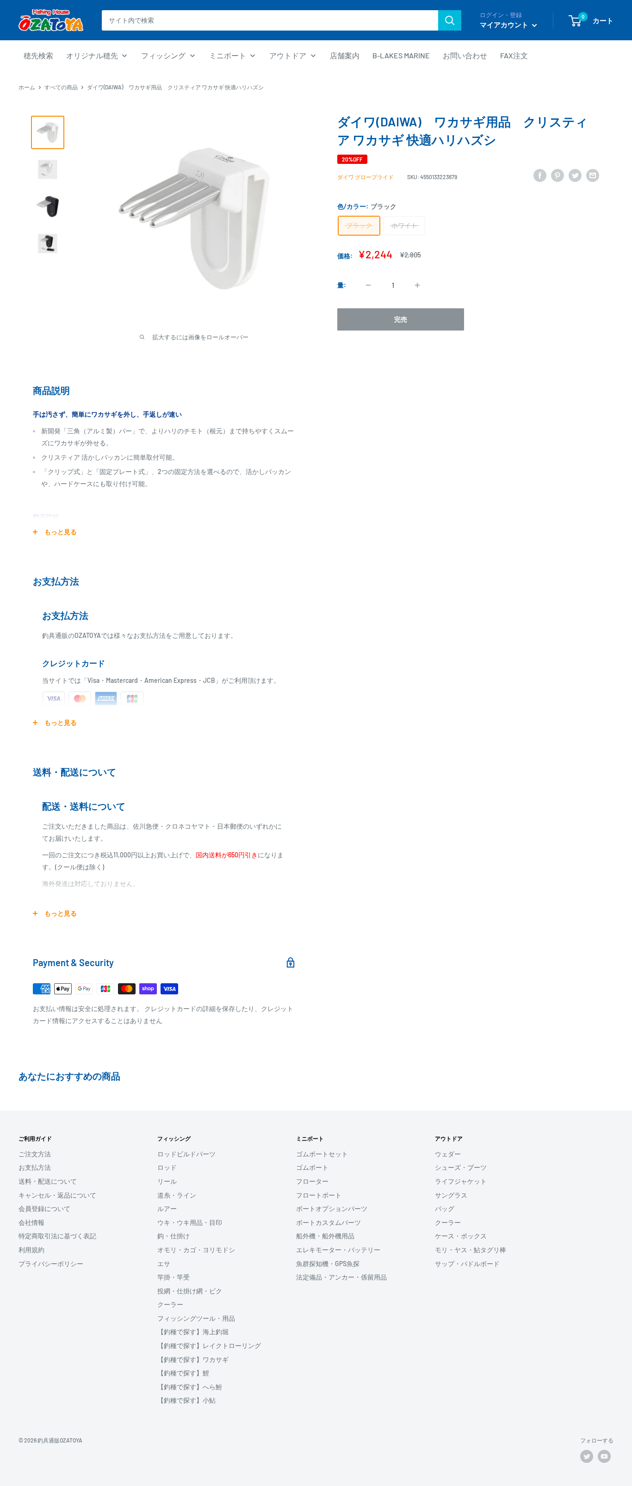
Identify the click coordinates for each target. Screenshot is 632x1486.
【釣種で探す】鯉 (183, 1373)
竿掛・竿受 (173, 1277)
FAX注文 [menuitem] (514, 55)
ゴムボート (312, 1167)
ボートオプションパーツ (331, 1208)
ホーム (27, 87)
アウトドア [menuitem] (287, 55)
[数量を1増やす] (417, 285)
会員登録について (44, 1208)
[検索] (449, 20)
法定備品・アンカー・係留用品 (341, 1277)
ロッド (167, 1167)
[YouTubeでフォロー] (604, 1456)
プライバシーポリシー (51, 1263)
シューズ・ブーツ (461, 1167)
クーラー (170, 1304)
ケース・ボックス (461, 1236)
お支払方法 (35, 1167)
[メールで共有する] (592, 175)
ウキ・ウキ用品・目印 (189, 1222)
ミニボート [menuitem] (227, 55)
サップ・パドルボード (467, 1263)
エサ (163, 1263)
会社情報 (31, 1222)
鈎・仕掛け (173, 1236)
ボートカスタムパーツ (328, 1222)
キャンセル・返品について (57, 1195)
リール (167, 1181)
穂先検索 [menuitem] (38, 55)
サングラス (451, 1195)
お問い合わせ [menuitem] (465, 55)
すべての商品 (61, 87)
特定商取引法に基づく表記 (57, 1236)
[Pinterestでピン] (557, 175)
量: (341, 285)
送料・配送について (48, 1181)
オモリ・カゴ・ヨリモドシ (196, 1250)
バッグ (444, 1208)
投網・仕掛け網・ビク (189, 1291)
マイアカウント (505, 24)
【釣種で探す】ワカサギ (193, 1359)
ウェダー (448, 1154)
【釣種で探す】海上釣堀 (193, 1332)
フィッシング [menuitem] (163, 55)
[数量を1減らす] (368, 285)
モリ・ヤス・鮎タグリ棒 (470, 1250)
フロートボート (318, 1195)
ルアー (167, 1208)
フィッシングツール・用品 (196, 1318)
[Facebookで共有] (539, 175)
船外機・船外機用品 (325, 1236)
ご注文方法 (35, 1154)
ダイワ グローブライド (365, 177)
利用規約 (31, 1250)
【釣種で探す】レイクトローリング (209, 1345)
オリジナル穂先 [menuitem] (92, 55)
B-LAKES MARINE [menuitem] (401, 55)
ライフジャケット (461, 1181)
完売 (400, 319)
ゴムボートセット (322, 1154)
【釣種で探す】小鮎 (186, 1400)
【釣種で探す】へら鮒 (189, 1387)
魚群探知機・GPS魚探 (327, 1263)
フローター (312, 1181)
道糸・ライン (176, 1195)
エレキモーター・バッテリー (338, 1250)
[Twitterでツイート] (575, 175)
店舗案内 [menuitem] (344, 55)
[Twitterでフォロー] (586, 1456)
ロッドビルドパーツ (186, 1154)
